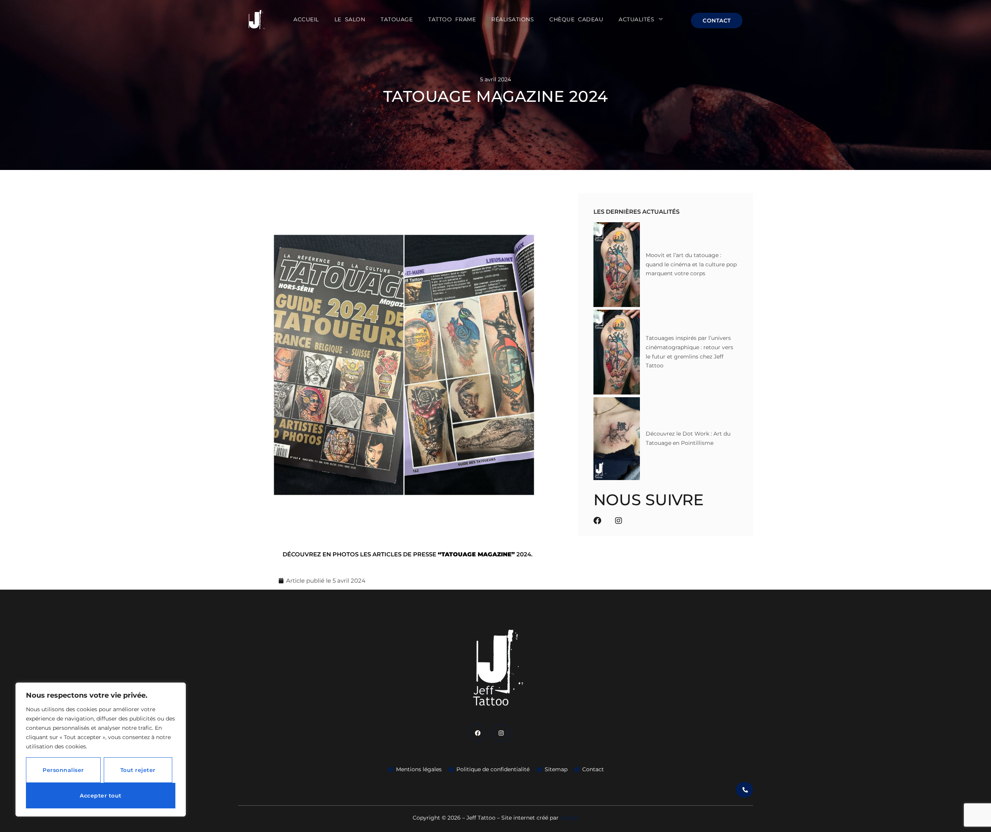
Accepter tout (101, 795)
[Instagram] (618, 521)
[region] (100, 750)
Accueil (306, 19)
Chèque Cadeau (576, 19)
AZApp (569, 817)
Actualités (636, 19)
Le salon (349, 19)
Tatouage (397, 19)
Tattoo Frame (452, 19)
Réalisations (512, 19)
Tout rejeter (138, 770)
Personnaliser (63, 770)
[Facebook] (597, 521)
